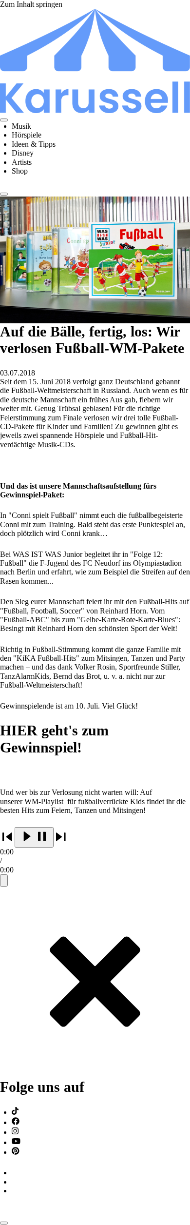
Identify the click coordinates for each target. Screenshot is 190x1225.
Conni (9, 524)
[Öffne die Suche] (4, 194)
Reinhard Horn (60, 628)
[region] (95, 857)
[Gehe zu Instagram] (15, 1132)
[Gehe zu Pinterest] (15, 1152)
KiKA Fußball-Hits (46, 658)
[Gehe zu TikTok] (15, 1112)
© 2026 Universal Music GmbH (49, 1211)
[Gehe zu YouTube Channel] (16, 1142)
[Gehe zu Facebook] (15, 1122)
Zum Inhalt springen (31, 4)
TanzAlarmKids (24, 676)
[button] (34, 837)
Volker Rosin (95, 667)
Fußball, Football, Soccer (42, 611)
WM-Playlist (44, 801)
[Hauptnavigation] (4, 120)
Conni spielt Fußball (43, 515)
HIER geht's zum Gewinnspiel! (54, 738)
